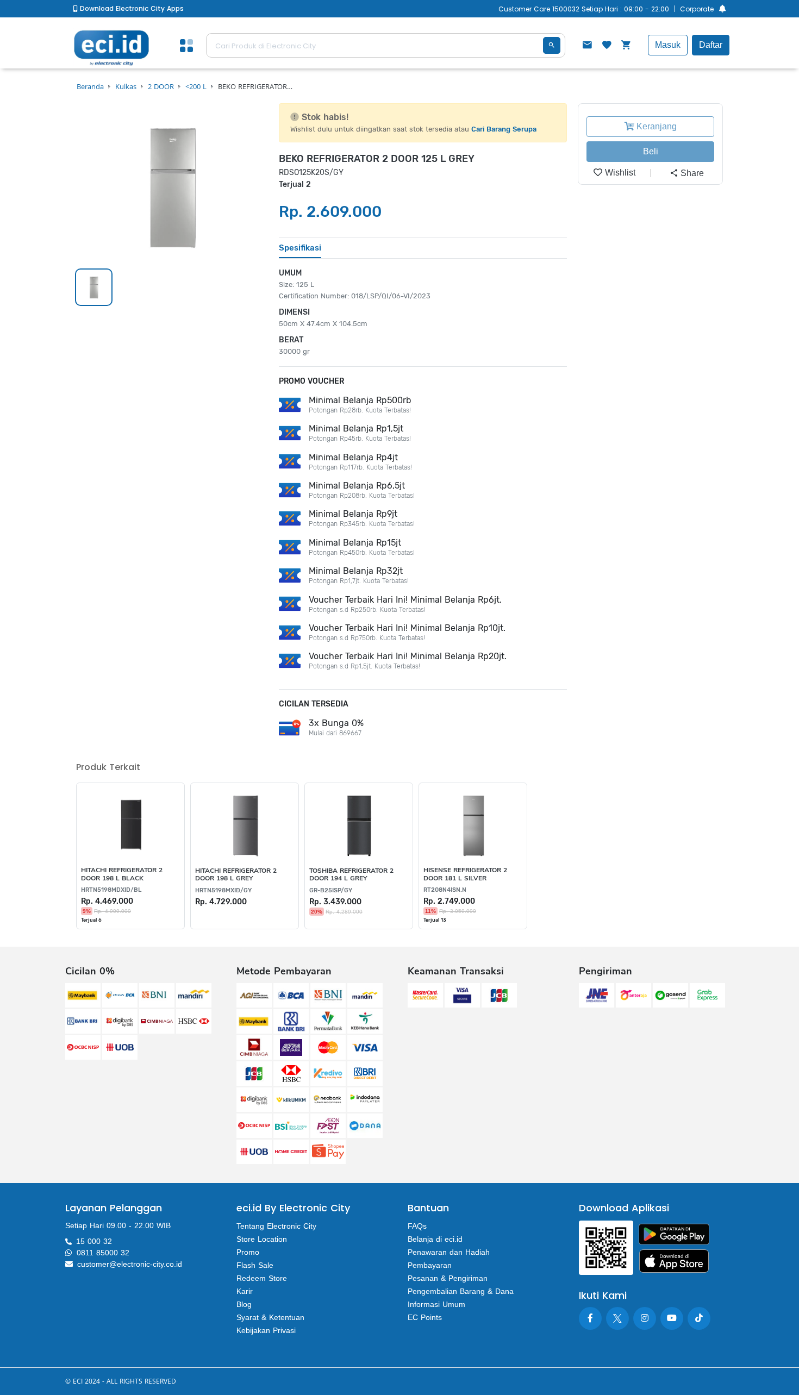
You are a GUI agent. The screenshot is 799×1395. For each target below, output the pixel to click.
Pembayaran (430, 1265)
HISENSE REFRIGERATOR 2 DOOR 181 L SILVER (465, 874)
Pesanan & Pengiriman (448, 1278)
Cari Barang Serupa (503, 129)
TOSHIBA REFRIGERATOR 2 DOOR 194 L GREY (351, 875)
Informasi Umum (436, 1304)
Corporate (697, 9)
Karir (244, 1291)
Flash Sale (254, 1265)
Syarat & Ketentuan (270, 1317)
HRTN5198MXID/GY (223, 890)
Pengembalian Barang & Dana (461, 1291)
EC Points (425, 1317)
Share (691, 173)
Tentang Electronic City (276, 1226)
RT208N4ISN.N (444, 889)
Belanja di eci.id (435, 1239)
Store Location (261, 1239)
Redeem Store (261, 1278)
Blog (244, 1304)
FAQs (417, 1226)
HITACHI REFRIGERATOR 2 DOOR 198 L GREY (236, 875)
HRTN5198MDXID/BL (111, 889)
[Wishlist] (606, 46)
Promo (247, 1252)
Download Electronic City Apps (131, 8)
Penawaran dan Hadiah (449, 1252)
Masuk (668, 44)
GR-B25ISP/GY (330, 890)
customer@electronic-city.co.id (129, 1264)
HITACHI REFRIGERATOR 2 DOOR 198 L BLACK (122, 874)
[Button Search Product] (551, 45)
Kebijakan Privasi (266, 1330)
